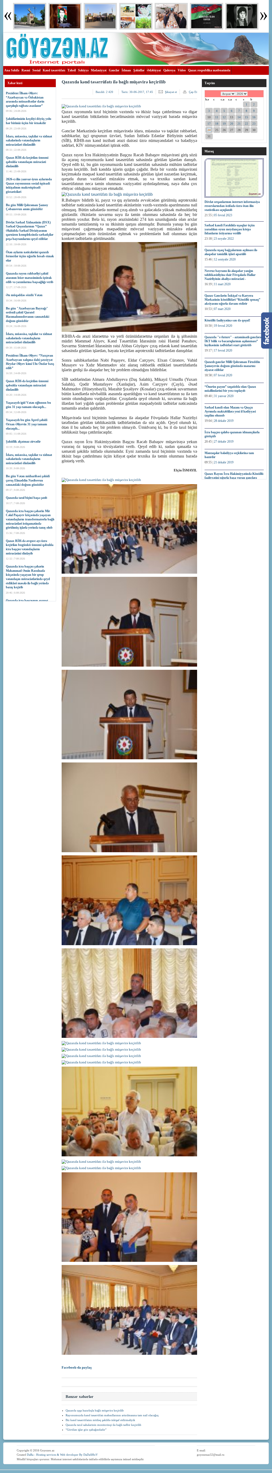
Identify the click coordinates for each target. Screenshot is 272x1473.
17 (209, 123)
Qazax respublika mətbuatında (209, 70)
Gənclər (114, 70)
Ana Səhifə (11, 70)
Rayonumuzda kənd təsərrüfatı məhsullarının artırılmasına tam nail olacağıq (112, 1415)
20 (231, 123)
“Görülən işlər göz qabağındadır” (86, 1429)
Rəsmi (26, 70)
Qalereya (169, 70)
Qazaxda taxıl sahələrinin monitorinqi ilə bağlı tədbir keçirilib (103, 1424)
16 (254, 117)
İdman (126, 70)
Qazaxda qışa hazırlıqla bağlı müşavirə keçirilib (95, 1410)
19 (224, 123)
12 (224, 117)
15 (246, 117)
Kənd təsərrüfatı (54, 70)
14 (239, 117)
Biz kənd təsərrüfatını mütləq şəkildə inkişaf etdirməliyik (100, 1420)
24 (209, 130)
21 (239, 123)
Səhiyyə (83, 70)
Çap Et (193, 91)
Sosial (36, 70)
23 (254, 123)
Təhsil (71, 70)
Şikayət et (171, 91)
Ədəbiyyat (154, 70)
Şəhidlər (138, 70)
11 (216, 117)
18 (216, 123)
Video (182, 70)
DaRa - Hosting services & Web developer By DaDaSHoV (62, 1454)
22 (246, 123)
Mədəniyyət (99, 70)
